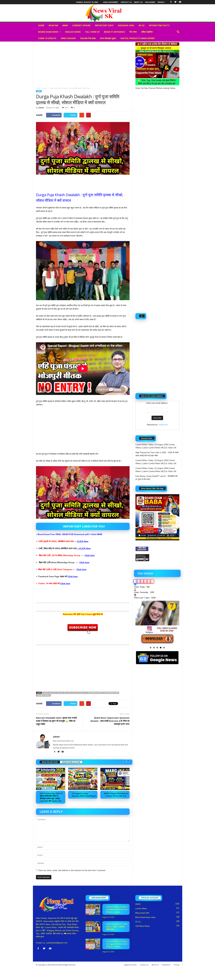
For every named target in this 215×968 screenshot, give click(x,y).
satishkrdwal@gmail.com (56, 943)
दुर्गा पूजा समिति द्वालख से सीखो (111, 693)
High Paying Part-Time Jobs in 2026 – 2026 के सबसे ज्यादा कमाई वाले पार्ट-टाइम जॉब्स (156, 454)
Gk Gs (142, 25)
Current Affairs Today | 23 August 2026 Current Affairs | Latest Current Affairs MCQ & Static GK (155, 446)
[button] (178, 32)
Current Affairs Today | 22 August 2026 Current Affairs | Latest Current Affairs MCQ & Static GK (155, 462)
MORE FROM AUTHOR (71, 762)
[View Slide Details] (157, 623)
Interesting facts (159, 25)
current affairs (81, 25)
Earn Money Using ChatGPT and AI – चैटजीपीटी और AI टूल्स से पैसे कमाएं (156, 477)
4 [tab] (160, 647)
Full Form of (92, 31)
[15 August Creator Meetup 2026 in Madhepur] (82, 779)
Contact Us (126, 2)
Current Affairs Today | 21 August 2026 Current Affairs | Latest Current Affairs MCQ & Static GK (155, 469)
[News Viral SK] (107, 13)
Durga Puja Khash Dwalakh (53, 693)
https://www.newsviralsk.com (63, 741)
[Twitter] (175, 2)
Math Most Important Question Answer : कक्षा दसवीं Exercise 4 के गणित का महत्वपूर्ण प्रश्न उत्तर (109, 720)
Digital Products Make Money (138, 38)
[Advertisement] (82, 63)
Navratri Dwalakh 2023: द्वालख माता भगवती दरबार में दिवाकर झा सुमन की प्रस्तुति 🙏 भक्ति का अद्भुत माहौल (56, 720)
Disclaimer (150, 2)
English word (73, 31)
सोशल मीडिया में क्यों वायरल (43, 695)
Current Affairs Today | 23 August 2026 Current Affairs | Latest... (117, 909)
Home (41, 25)
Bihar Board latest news (145, 917)
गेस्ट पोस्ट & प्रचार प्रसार (108, 789)
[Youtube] (180, 2)
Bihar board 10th (142, 913)
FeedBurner (163, 425)
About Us (138, 2)
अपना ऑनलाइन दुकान (108, 38)
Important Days (104, 25)
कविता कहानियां (147, 31)
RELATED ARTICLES (50, 762)
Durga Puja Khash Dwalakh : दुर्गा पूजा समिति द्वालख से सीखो (84, 693)
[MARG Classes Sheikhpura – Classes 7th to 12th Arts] (115, 779)
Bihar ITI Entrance (114, 31)
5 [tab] (164, 647)
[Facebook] (171, 2)
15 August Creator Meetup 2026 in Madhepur (84, 794)
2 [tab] (154, 647)
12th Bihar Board (142, 926)
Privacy (161, 2)
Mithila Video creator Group (79, 789)
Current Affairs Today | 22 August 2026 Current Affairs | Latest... (117, 944)
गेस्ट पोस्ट (133, 31)
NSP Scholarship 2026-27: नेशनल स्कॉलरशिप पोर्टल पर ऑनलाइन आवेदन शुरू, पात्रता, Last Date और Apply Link (51, 797)
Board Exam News (48, 31)
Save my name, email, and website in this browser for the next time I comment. (72, 870)
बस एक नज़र (53, 25)
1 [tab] (150, 647)
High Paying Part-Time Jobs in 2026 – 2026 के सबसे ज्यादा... (116, 927)
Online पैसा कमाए (88, 38)
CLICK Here (82, 541)
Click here (90, 555)
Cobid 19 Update (47, 38)
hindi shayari (68, 38)
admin (41, 107)
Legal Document (110, 2)
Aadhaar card (126, 25)
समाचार (65, 25)
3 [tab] (157, 647)
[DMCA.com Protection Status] (157, 557)
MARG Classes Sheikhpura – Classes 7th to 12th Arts (116, 794)
